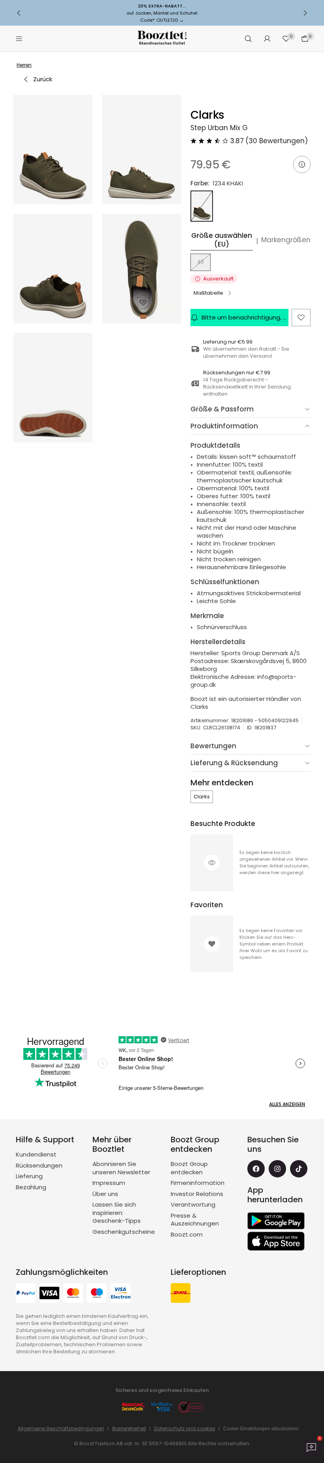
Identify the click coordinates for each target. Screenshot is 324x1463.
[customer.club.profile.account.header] (267, 38)
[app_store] (276, 1241)
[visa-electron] (120, 1294)
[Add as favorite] (301, 317)
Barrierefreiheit (129, 1428)
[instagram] (277, 1168)
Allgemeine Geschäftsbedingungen (61, 1428)
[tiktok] (298, 1168)
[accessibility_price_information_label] (302, 164)
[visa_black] (49, 1294)
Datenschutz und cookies (184, 1428)
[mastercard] (73, 1294)
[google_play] (276, 1221)
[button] (52, 149)
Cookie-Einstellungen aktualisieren (261, 1428)
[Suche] (248, 38)
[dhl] (180, 1294)
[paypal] (26, 1294)
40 (200, 262)
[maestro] (97, 1294)
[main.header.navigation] (18, 38)
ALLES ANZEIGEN (287, 1104)
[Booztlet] (162, 39)
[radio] (201, 206)
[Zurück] (18, 13)
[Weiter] (305, 13)
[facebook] (256, 1168)
